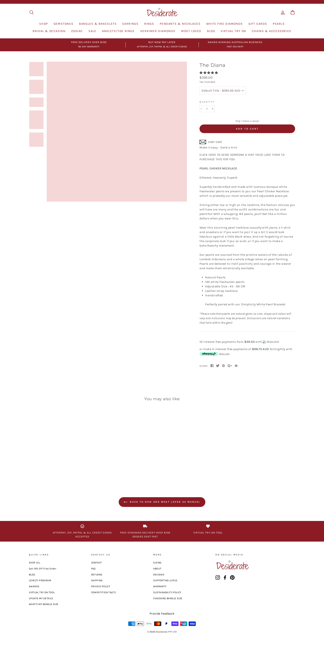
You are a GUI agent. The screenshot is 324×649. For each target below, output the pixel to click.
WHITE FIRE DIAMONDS (224, 23)
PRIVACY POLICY (100, 586)
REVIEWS (158, 574)
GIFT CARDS (257, 23)
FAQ (93, 568)
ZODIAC (77, 31)
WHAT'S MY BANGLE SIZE (43, 604)
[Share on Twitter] (217, 365)
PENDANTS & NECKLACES (180, 23)
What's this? (273, 341)
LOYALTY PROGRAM (40, 580)
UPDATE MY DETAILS (41, 598)
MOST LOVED (191, 31)
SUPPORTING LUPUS (165, 580)
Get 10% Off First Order (42, 568)
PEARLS (279, 23)
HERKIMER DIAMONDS (158, 31)
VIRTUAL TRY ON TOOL (42, 592)
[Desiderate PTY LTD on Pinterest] (232, 577)
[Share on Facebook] (212, 365)
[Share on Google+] (230, 365)
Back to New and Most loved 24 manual (164, 502)
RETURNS (96, 574)
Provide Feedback (162, 613)
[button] (209, 73)
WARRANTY (159, 586)
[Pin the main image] (223, 365)
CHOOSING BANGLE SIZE (167, 598)
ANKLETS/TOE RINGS (118, 31)
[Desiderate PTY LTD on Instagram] (217, 577)
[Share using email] (236, 365)
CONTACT (96, 562)
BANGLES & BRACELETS (98, 23)
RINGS (149, 23)
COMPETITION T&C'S (103, 592)
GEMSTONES (63, 23)
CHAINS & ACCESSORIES (271, 31)
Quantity (207, 102)
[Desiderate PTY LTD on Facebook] (225, 577)
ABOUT (157, 568)
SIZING (157, 562)
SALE (92, 31)
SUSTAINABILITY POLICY (167, 592)
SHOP (43, 23)
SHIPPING (97, 580)
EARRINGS (130, 23)
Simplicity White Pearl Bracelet (263, 304)
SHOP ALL (34, 562)
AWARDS (34, 586)
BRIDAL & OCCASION (49, 31)
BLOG (211, 31)
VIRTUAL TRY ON (233, 31)
